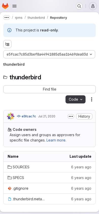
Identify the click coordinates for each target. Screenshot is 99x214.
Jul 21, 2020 (46, 116)
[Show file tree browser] (7, 44)
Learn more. (56, 140)
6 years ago (81, 167)
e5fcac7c (28, 116)
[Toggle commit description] (71, 116)
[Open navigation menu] (14, 6)
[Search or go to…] (79, 6)
